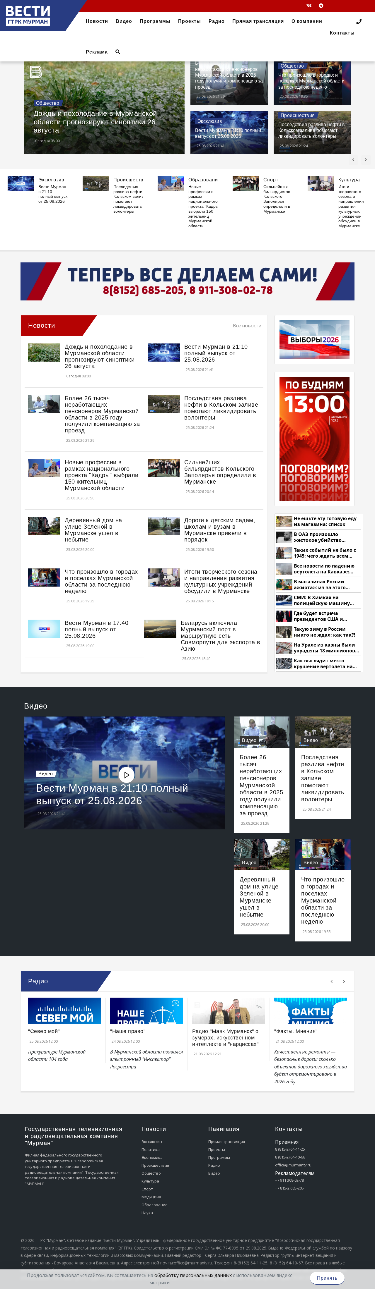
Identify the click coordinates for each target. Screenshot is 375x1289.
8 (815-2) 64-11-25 (290, 1149)
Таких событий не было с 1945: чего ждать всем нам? (325, 553)
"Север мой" (44, 1031)
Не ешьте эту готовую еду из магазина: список (325, 521)
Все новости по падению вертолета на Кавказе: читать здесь (324, 569)
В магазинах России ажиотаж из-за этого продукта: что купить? (322, 584)
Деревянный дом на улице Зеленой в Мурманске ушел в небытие (93, 530)
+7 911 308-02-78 (289, 1180)
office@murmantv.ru (293, 1165)
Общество (47, 103)
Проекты (216, 1149)
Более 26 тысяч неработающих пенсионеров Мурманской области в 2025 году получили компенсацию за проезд (229, 75)
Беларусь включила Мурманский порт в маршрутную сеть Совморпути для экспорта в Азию (220, 636)
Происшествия (298, 115)
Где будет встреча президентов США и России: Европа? (318, 616)
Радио (214, 1165)
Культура (349, 179)
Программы (219, 1157)
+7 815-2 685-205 (289, 1188)
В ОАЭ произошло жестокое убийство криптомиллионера (318, 537)
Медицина (151, 1196)
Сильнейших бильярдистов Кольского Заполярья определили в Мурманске (276, 199)
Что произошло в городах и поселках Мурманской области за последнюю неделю (311, 81)
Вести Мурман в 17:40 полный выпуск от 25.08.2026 (96, 629)
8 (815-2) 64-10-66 (290, 1157)
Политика (151, 1149)
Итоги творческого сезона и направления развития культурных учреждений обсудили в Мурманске (351, 206)
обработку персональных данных (193, 1275)
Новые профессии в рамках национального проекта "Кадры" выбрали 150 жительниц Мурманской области (204, 206)
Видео (45, 773)
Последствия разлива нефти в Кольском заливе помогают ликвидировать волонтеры (311, 130)
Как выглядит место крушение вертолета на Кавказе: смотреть (323, 663)
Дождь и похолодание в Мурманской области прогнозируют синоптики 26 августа (95, 121)
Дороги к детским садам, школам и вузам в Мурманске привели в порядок (219, 530)
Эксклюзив (209, 121)
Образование (204, 179)
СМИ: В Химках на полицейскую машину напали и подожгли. (322, 600)
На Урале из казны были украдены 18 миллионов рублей (324, 648)
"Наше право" (127, 1031)
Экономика (152, 1157)
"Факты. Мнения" (296, 1031)
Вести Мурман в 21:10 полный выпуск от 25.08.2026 (52, 194)
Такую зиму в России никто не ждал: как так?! (324, 632)
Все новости (247, 325)
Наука (147, 1212)
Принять (327, 1278)
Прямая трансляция (226, 1141)
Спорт (270, 179)
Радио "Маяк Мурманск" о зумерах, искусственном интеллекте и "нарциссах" (225, 1037)
